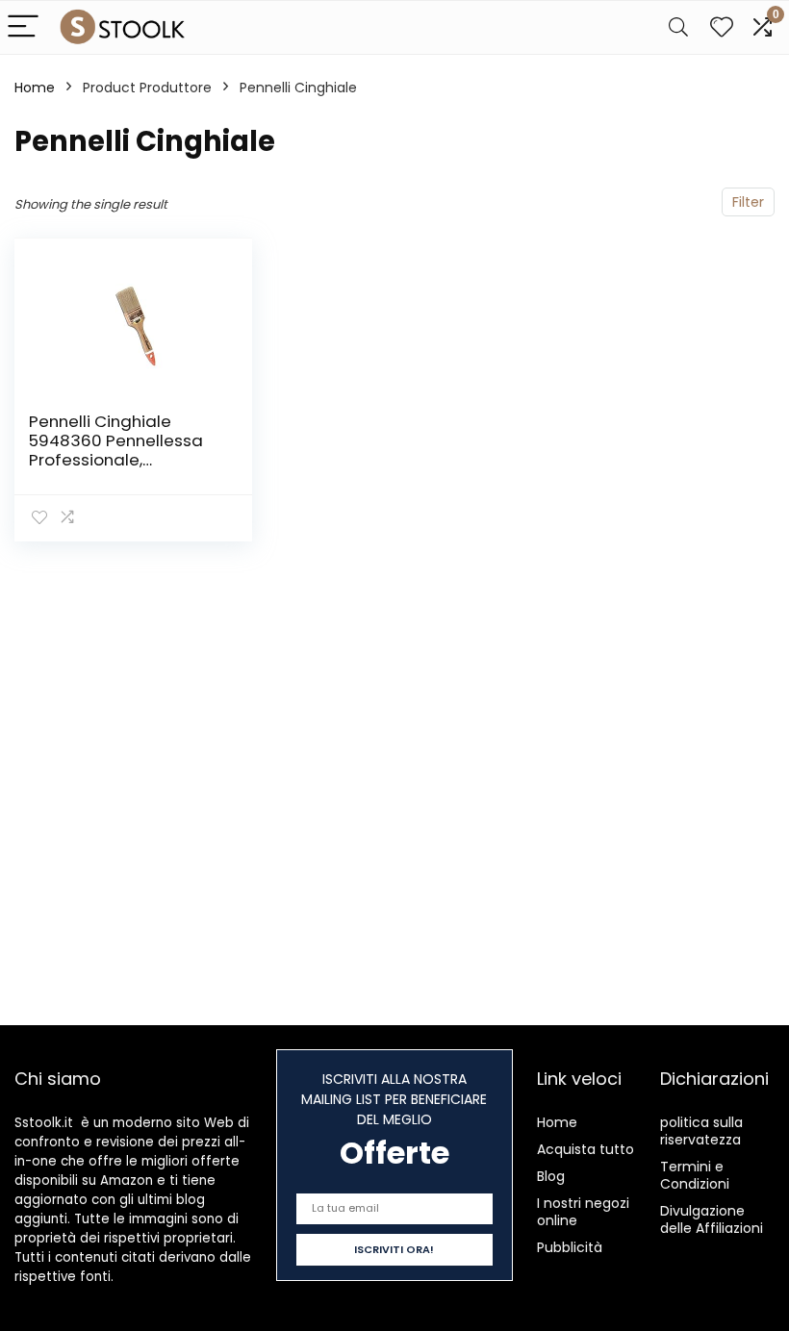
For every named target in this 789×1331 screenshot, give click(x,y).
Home (34, 87)
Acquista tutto (585, 1149)
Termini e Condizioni (694, 1175)
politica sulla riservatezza (701, 1131)
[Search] (678, 27)
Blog (551, 1176)
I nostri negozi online (583, 1211)
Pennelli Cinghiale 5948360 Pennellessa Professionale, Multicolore (116, 450)
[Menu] (23, 27)
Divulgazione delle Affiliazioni (711, 1219)
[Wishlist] (721, 27)
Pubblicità (569, 1247)
